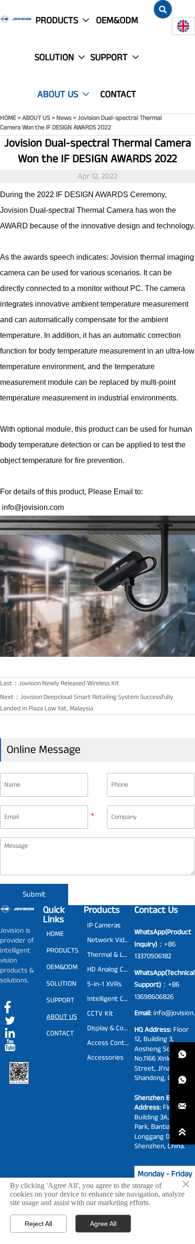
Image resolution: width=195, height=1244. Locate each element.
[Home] (15, 19)
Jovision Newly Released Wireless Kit (69, 683)
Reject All (38, 1223)
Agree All (103, 1223)
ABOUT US (36, 118)
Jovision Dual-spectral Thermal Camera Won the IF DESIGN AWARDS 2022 (81, 122)
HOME (8, 118)
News (63, 118)
